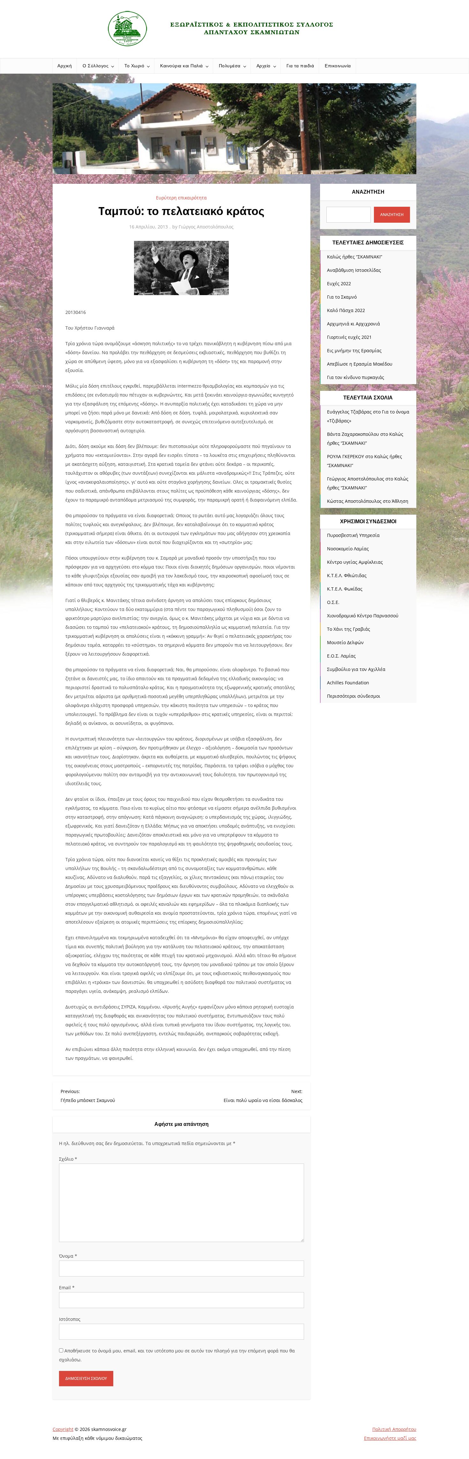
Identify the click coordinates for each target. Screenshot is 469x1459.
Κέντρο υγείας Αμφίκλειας (355, 562)
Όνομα (68, 1256)
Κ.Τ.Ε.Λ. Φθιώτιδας (347, 575)
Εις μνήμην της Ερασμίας (354, 350)
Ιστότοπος (69, 1319)
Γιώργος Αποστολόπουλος (206, 227)
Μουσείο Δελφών (345, 642)
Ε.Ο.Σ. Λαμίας (341, 656)
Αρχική (64, 66)
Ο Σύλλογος (95, 66)
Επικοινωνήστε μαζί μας (390, 1438)
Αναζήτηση (368, 192)
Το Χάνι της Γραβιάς (348, 629)
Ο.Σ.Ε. (333, 602)
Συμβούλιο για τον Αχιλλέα (356, 669)
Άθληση (400, 501)
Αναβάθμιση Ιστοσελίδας (354, 270)
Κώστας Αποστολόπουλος (354, 501)
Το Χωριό (134, 66)
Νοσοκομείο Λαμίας (348, 549)
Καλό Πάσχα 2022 (346, 310)
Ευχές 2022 (339, 283)
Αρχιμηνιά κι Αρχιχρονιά (353, 324)
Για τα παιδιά (300, 66)
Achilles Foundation (348, 683)
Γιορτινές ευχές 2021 (349, 337)
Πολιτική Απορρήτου (394, 1429)
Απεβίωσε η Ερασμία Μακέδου (359, 364)
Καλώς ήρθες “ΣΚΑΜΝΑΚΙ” (354, 257)
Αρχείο (264, 66)
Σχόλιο (68, 1159)
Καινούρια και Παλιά (181, 66)
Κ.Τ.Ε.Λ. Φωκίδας (344, 589)
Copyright (63, 1429)
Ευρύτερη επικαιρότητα (181, 198)
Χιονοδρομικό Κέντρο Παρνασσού (362, 616)
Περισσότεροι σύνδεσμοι (353, 696)
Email (67, 1287)
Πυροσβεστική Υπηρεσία (353, 535)
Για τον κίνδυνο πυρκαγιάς (355, 377)
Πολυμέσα (230, 66)
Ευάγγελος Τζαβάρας (349, 412)
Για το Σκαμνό (342, 297)
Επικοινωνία (338, 66)
